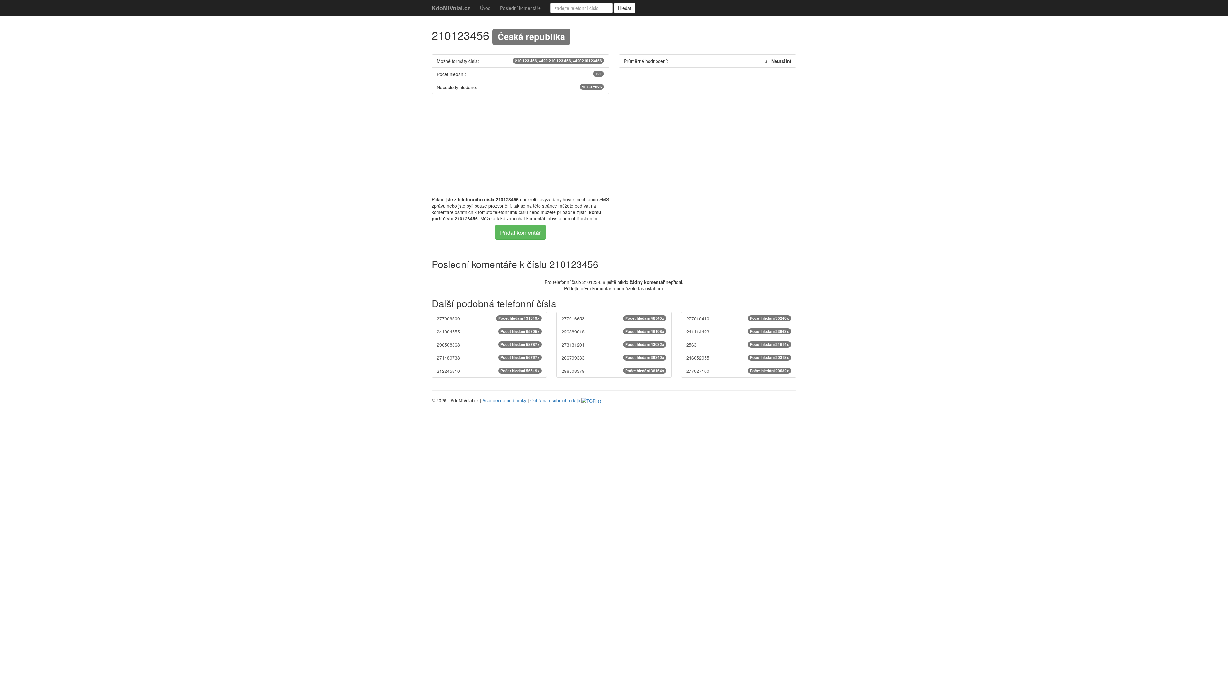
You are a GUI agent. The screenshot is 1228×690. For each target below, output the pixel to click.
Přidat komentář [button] (520, 232)
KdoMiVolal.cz (451, 8)
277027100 (737, 371)
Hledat (624, 8)
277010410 (737, 318)
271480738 (488, 358)
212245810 (488, 371)
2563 (737, 344)
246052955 (737, 358)
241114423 (737, 331)
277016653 (613, 318)
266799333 (613, 358)
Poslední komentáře (520, 8)
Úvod (485, 8)
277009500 (488, 318)
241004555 (488, 331)
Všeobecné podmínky (504, 400)
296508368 (488, 344)
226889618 (613, 331)
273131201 (613, 344)
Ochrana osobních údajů (555, 400)
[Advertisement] (614, 145)
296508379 (613, 371)
